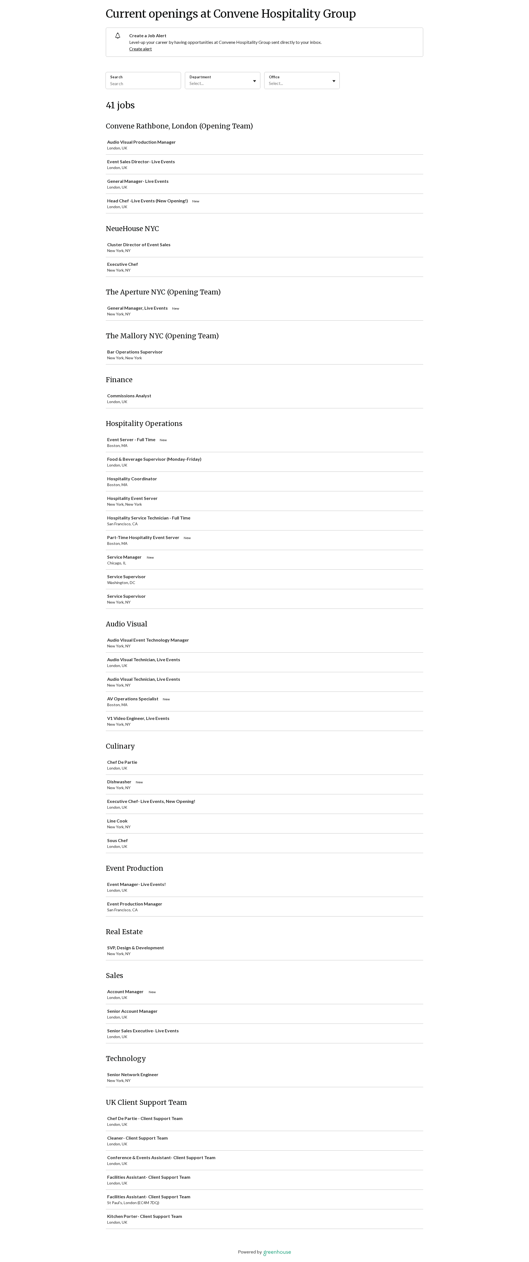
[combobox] (269, 83)
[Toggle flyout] (254, 81)
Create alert (140, 48)
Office (274, 77)
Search (116, 77)
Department (200, 77)
